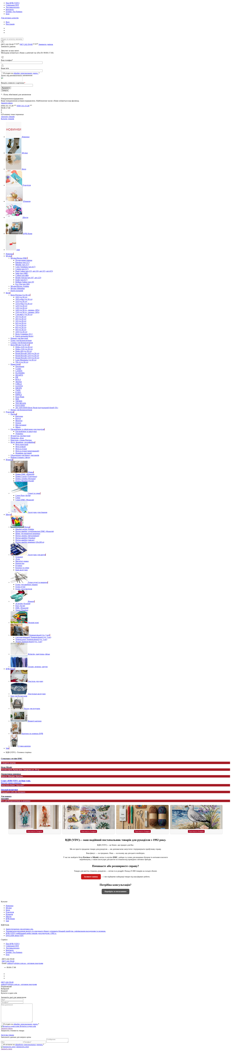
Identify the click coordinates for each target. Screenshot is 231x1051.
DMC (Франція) (21, 608)
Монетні (18, 421)
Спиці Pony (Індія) (23, 495)
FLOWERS (20, 373)
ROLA (18, 379)
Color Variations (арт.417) (25, 267)
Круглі (18, 418)
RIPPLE (18, 395)
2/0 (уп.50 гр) (20, 317)
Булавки (18, 565)
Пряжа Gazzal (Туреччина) (26, 476)
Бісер (24, 169)
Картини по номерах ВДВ (32, 734)
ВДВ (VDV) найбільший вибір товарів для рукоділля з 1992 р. (31, 933)
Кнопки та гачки (22, 568)
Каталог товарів (8, 117)
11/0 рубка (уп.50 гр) (23, 304)
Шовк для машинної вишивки (27, 533)
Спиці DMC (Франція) (24, 500)
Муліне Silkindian (18, 288)
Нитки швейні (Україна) (25, 538)
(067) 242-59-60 (26, 44)
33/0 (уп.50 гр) (21, 332)
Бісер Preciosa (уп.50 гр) (20, 295)
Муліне (25, 153)
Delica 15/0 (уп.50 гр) (24, 349)
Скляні (18, 369)
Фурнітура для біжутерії (20, 436)
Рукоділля (27, 185)
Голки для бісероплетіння (21, 340)
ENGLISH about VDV (15, 935)
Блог (8, 14)
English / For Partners (14, 12)
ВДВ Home (27, 234)
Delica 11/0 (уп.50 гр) (23, 347)
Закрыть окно (6, 1049)
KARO (18, 392)
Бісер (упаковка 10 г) (23, 334)
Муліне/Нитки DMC (19, 258)
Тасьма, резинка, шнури (38, 667)
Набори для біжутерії (19, 338)
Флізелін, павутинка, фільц (39, 654)
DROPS (18, 388)
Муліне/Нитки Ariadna (20, 286)
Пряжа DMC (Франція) (24, 474)
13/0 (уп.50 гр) (21, 308)
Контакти (10, 9)
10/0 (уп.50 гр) (21, 297)
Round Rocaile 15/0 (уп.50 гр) (27, 358)
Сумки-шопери (24, 746)
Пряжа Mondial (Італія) (24, 481)
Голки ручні (20, 587)
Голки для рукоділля (23, 589)
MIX (17, 399)
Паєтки (14, 414)
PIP (16, 377)
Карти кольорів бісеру (24, 336)
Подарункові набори (23, 260)
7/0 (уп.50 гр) (20, 325)
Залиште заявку (91, 877)
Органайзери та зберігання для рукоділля (27, 429)
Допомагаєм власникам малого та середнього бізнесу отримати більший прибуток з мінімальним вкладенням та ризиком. (56, 931)
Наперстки (19, 563)
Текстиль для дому (35, 681)
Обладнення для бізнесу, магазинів (25, 455)
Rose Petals (19, 397)
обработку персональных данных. (29, 1045)
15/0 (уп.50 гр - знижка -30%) (27, 312)
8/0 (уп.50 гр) (20, 327)
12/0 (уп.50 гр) (21, 306)
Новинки (25, 137)
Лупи (17, 559)
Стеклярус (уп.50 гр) (23, 314)
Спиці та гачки (34, 493)
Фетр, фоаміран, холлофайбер (23, 442)
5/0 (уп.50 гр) (20, 321)
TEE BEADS (20, 403)
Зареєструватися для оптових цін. (19, 929)
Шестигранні (20, 425)
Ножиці (31, 601)
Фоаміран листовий (23, 453)
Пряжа (30, 472)
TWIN (17, 390)
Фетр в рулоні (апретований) (27, 451)
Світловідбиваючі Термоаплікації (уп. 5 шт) (33, 637)
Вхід (8, 22)
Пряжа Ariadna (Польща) (25, 479)
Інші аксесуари (21, 570)
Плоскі (18, 423)
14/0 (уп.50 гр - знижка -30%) (27, 310)
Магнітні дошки (22, 561)
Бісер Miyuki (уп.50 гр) (20, 345)
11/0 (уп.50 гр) (21, 301)
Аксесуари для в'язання (37, 512)
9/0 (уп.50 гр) (20, 330)
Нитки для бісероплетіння (21, 410)
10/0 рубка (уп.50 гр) (23, 299)
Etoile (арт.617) (21, 280)
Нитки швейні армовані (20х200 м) (29, 542)
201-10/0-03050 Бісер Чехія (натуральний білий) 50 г (36, 408)
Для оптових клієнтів (10, 18)
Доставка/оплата (12, 7)
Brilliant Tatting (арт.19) (24, 282)
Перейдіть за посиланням (115, 891)
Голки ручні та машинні (38, 582)
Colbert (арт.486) (22, 275)
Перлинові (19, 366)
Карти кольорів (17, 291)
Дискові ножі (33, 623)
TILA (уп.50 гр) (21, 362)
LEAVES (19, 386)
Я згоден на (21, 73)
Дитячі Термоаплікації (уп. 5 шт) (28, 642)
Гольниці (19, 557)
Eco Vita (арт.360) (22, 284)
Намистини (15, 364)
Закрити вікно (7, 103)
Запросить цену (22, 1047)
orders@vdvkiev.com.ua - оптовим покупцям (25, 963)
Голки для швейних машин (26, 585)
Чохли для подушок (32, 708)
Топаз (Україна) (21, 610)
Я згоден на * (21, 1024)
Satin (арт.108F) (21, 273)
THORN (18, 401)
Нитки (27, 527)
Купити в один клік (27, 1026)
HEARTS (19, 375)
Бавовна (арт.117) (22, 262)
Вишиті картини (35, 721)
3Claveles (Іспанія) (22, 604)
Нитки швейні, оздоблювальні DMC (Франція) (34, 531)
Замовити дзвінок (45, 44)
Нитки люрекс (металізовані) (27, 536)
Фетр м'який (20, 447)
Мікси (17, 427)
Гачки (17, 498)
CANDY (18, 371)
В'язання (26, 201)
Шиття (25, 217)
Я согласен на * (23, 1045)
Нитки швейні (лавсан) (24, 540)
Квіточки (19, 416)
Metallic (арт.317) (22, 265)
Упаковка (19, 434)
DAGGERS (20, 405)
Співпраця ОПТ (12, 5)
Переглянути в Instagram (34, 831)
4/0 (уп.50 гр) (20, 319)
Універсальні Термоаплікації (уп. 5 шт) (31, 639)
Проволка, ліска (17, 438)
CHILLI (18, 384)
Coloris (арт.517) (22, 269)
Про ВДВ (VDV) (12, 3)
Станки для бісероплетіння (22, 343)
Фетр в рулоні (21, 449)
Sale (18, 250)
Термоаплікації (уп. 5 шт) (39, 635)
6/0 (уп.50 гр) (20, 323)
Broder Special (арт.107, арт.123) (28, 278)
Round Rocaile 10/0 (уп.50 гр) (27, 353)
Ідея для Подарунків (19, 696)
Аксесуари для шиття (36, 555)
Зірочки (18, 382)
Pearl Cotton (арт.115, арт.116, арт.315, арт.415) (34, 271)
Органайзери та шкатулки (26, 431)
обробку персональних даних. (26, 73)
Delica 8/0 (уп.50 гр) (23, 351)
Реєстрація (10, 24)
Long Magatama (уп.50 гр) (25, 360)
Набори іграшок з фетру (20, 457)
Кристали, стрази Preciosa (21, 440)
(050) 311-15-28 (23, 106)
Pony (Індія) (20, 606)
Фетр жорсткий (21, 444)
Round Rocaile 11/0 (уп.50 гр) (27, 356)
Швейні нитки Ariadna (24, 529)
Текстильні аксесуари (37, 694)
